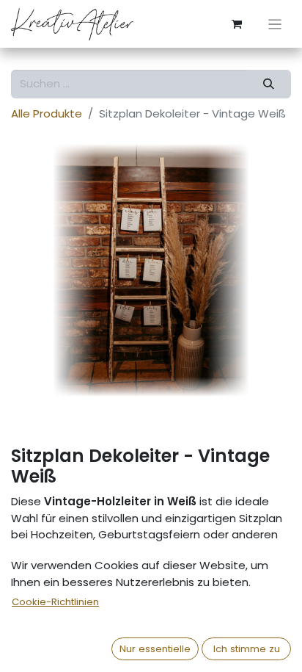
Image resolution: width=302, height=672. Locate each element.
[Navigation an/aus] (275, 23)
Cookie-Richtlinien (55, 602)
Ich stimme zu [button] (246, 649)
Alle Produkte (46, 113)
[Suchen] (269, 84)
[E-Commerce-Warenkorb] (236, 24)
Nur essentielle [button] (155, 649)
